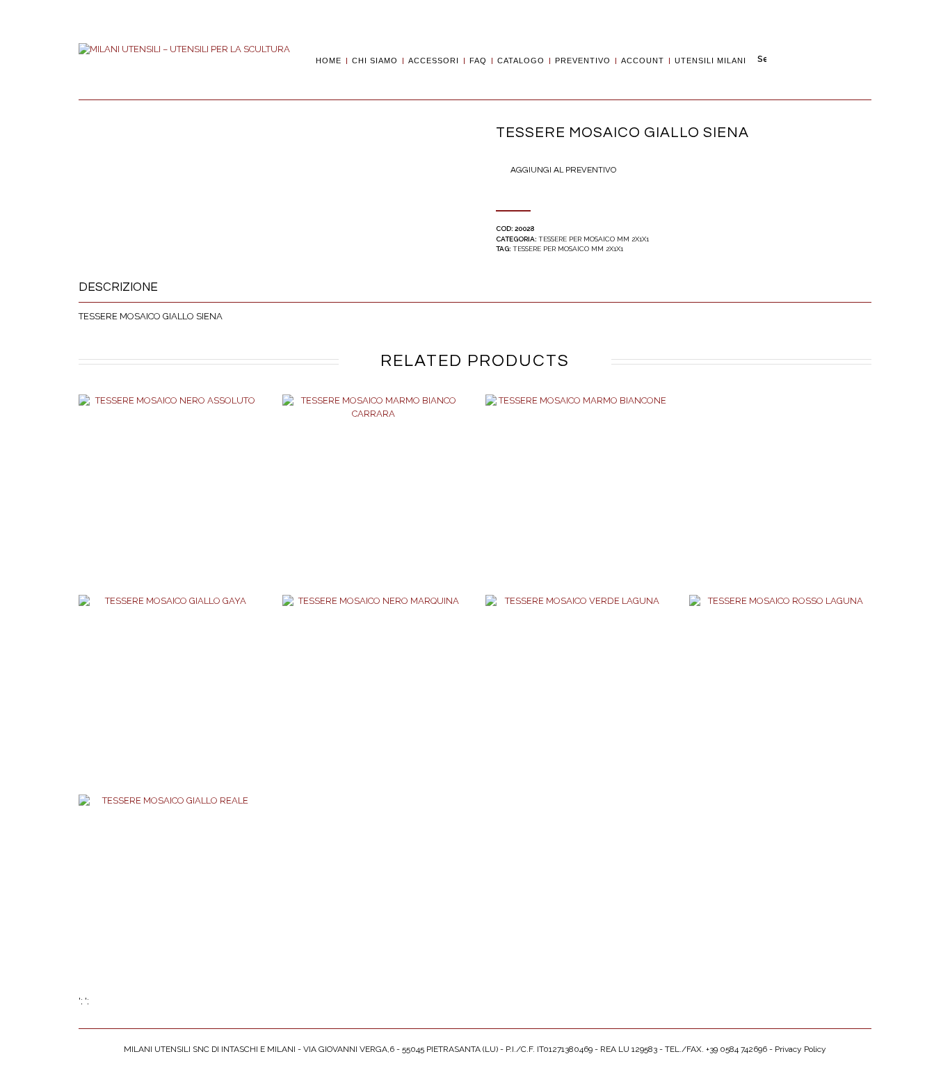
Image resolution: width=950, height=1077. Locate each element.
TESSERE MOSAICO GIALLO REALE (169, 895)
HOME (328, 61)
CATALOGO (521, 61)
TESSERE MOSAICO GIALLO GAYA (169, 696)
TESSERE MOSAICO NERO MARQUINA (373, 700)
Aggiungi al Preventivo (563, 170)
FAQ (478, 61)
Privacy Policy (800, 1049)
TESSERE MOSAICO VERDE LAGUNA (576, 700)
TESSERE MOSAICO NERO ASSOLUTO (170, 500)
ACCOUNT (642, 61)
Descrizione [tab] (118, 287)
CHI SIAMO (375, 61)
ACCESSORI (433, 61)
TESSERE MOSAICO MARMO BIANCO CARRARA (373, 500)
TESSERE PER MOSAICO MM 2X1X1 (593, 239)
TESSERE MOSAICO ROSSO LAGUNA (780, 700)
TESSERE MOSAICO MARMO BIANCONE (576, 500)
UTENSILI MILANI (710, 61)
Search (761, 60)
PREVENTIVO (583, 61)
